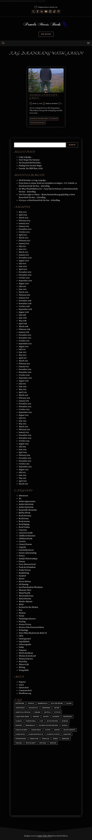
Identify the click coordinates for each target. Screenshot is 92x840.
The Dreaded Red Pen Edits (30, 162)
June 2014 (22, 449)
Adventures (23, 495)
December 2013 (25, 458)
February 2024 (24, 220)
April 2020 (23, 269)
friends (36, 717)
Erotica (22, 555)
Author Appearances (27, 501)
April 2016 (23, 392)
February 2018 (24, 329)
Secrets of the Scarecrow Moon (31, 627)
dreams (37, 712)
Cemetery (23, 530)
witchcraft (31, 743)
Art (20, 498)
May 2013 (22, 478)
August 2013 (23, 469)
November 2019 (25, 275)
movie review (52, 721)
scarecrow (20, 734)
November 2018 (25, 303)
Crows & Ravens (25, 544)
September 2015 (25, 412)
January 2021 (24, 255)
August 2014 (24, 443)
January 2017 (24, 366)
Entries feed (24, 687)
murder (65, 721)
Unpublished (24, 641)
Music (21, 604)
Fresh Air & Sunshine (27, 567)
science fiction (53, 734)
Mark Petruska (25, 180)
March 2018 (23, 326)
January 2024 (24, 223)
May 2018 (22, 320)
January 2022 (24, 243)
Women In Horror (26, 658)
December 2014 (25, 435)
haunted (56, 717)
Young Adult (24, 670)
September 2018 (25, 309)
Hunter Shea (30, 721)
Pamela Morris (52, 103)
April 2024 (23, 215)
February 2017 (24, 363)
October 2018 (24, 306)
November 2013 (25, 461)
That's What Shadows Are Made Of (33, 633)
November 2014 (25, 438)
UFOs (21, 636)
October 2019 (24, 278)
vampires (65, 739)
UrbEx (21, 647)
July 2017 (22, 349)
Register (22, 682)
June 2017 (22, 352)
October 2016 (24, 375)
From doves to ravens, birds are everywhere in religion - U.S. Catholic (47, 183)
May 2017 (22, 355)
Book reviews (24, 521)
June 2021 (22, 249)
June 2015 (22, 421)
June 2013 (22, 475)
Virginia (18, 743)
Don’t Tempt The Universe (29, 160)
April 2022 (23, 235)
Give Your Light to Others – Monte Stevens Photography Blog (43, 194)
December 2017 (25, 335)
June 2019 (22, 289)
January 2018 (24, 332)
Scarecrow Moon (35, 734)
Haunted (22, 575)
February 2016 (24, 398)
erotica (47, 712)
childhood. (33, 708)
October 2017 (24, 340)
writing (53, 743)
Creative (22, 541)
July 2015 (22, 418)
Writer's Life (24, 664)
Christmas (46, 708)
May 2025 (22, 212)
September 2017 (25, 343)
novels (65, 725)
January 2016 (24, 401)
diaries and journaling (27, 553)
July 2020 (22, 263)
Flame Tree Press (22, 717)
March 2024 (23, 217)
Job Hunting (23, 584)
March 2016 (23, 395)
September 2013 (25, 466)
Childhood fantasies (27, 535)
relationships (69, 730)
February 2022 (24, 240)
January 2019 (24, 298)
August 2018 (24, 312)
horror (18, 721)
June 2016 (22, 386)
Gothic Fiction (25, 570)
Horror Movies (25, 581)
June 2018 (22, 318)
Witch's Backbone (26, 653)
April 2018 (23, 323)
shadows (67, 734)
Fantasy (22, 561)
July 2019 (22, 286)
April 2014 (23, 452)
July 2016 (22, 383)
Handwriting (24, 573)
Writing (22, 667)
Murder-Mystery (25, 601)
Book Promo (24, 518)
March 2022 (23, 237)
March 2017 (23, 360)
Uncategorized (37, 123)
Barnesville (43, 703)
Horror (54, 119)
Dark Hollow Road (26, 550)
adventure (19, 703)
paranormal (36, 730)
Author (31, 703)
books (69, 703)
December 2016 (25, 369)
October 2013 (24, 464)
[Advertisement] (46, 791)
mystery (18, 725)
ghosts (46, 717)
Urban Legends (25, 644)
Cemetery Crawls (26, 533)
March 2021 (23, 252)
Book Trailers (24, 527)
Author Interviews (39, 119)
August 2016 (24, 381)
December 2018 (25, 300)
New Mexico (30, 725)
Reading (22, 621)
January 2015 (24, 432)
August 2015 (24, 415)
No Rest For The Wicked (28, 607)
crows (56, 708)
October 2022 (24, 232)
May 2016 (22, 389)
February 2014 (24, 455)
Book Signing (24, 524)
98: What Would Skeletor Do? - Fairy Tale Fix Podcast (40, 189)
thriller (45, 739)
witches (42, 743)
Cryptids (22, 547)
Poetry (21, 616)
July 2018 (22, 315)
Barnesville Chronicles (28, 510)
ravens (57, 730)
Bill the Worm (57, 703)
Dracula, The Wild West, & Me (31, 168)
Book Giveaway (25, 515)
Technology (23, 630)
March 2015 (23, 426)
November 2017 (25, 338)
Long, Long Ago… (25, 157)
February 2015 (24, 429)
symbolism (34, 739)
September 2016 (25, 378)
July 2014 (22, 446)
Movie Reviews (25, 598)
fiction (57, 712)
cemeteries (20, 708)
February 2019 (24, 295)
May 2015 (22, 423)
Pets (20, 610)
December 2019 (25, 272)
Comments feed (25, 690)
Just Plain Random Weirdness (31, 587)
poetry (48, 730)
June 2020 (23, 266)
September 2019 (25, 280)
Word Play (23, 661)
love (41, 721)
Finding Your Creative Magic (30, 165)
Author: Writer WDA (44, 836)
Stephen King (20, 739)
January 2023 (24, 226)
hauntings (67, 717)
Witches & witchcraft (27, 656)
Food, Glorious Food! (27, 564)
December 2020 (25, 257)
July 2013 (22, 472)
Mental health (24, 593)
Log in (21, 684)
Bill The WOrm (24, 513)
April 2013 (23, 481)
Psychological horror (27, 618)
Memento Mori (25, 590)
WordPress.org (25, 693)
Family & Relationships (28, 558)
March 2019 (23, 292)
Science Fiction (25, 624)
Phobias (22, 613)
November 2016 (25, 372)
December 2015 (25, 403)
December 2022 (25, 229)
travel (55, 739)
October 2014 (24, 441)
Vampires (23, 650)
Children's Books (25, 538)
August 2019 (24, 283)
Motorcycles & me (26, 595)
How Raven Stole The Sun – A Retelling (34, 186)
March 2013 (23, 484)
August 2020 (24, 260)
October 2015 (24, 409)
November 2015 (25, 406)
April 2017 (23, 358)
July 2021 (22, 246)
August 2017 (24, 346)
